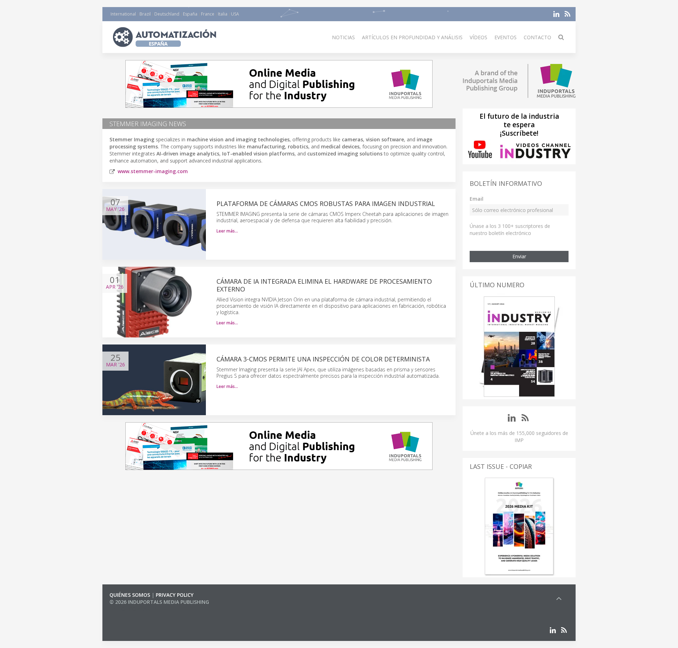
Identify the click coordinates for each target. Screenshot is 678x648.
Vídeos (478, 37)
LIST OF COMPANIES (133, 609)
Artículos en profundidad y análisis (412, 37)
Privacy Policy (175, 594)
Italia (222, 14)
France (207, 14)
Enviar (519, 256)
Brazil (145, 14)
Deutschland (166, 14)
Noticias (343, 37)
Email (476, 198)
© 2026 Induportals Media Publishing (159, 602)
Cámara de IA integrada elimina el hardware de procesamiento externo (324, 285)
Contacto (537, 37)
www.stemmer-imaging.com (153, 171)
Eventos (505, 37)
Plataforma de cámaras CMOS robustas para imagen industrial (325, 203)
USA (235, 14)
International (123, 14)
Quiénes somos (129, 594)
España (190, 14)
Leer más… (227, 231)
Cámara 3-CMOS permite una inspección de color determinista (323, 359)
